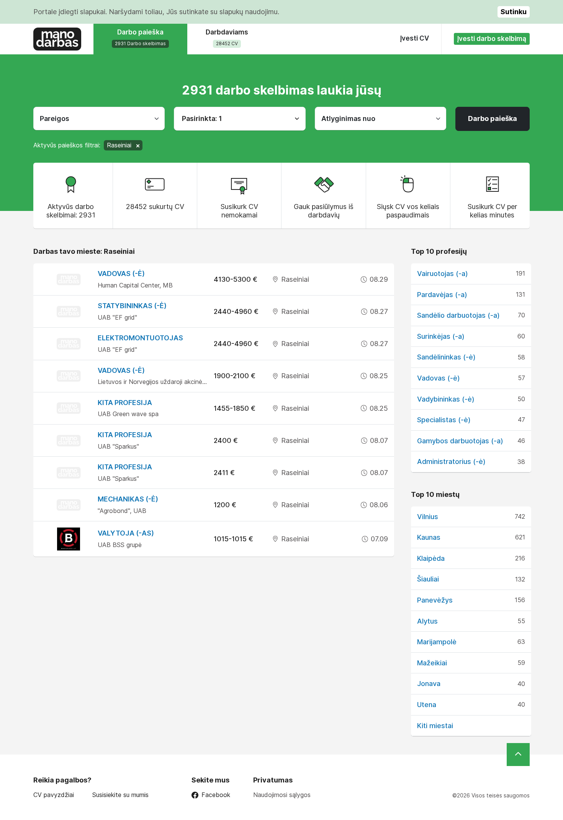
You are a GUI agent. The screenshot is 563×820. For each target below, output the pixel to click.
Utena (426, 705)
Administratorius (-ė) (451, 461)
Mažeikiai (432, 663)
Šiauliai (428, 579)
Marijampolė (437, 642)
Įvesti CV (414, 38)
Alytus (427, 621)
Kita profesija (125, 403)
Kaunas (428, 537)
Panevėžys (435, 600)
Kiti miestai (435, 726)
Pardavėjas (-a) (442, 295)
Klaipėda (431, 558)
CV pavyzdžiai (53, 795)
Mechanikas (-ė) (128, 499)
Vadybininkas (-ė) (446, 399)
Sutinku (514, 12)
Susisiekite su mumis (120, 795)
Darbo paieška (492, 118)
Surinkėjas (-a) (441, 336)
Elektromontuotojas (140, 338)
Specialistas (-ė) (444, 420)
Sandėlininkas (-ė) (446, 357)
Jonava (428, 684)
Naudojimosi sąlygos (282, 795)
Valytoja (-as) (126, 533)
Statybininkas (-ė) (132, 306)
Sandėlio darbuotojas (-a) (458, 315)
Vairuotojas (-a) (442, 274)
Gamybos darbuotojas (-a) (460, 441)
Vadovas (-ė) (121, 274)
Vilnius (427, 517)
